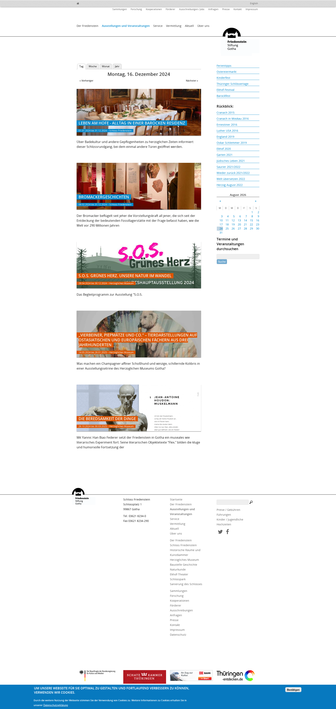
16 (257, 220)
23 (257, 224)
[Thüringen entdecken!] (238, 676)
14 (245, 220)
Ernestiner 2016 (227, 124)
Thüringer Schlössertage (232, 84)
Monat (106, 66)
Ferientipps (224, 65)
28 (245, 228)
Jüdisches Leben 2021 (231, 161)
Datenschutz (178, 634)
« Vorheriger (86, 80)
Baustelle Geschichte (183, 564)
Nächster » (192, 80)
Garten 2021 (225, 155)
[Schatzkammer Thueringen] (144, 677)
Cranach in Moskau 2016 (233, 118)
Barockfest (223, 96)
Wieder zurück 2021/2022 (233, 173)
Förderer (170, 9)
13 (239, 220)
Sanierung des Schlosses (186, 584)
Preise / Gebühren (228, 510)
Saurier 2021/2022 (228, 167)
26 (233, 228)
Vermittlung (173, 26)
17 (221, 224)
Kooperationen (154, 9)
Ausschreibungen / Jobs (191, 9)
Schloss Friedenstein (183, 545)
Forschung (136, 9)
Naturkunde (178, 569)
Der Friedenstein (87, 26)
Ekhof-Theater (179, 574)
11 (227, 220)
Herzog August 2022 (230, 185)
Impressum (252, 9)
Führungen (224, 514)
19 (233, 224)
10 (221, 220)
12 (233, 220)
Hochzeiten (224, 524)
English (254, 3)
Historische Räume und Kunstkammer (185, 552)
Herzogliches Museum (184, 560)
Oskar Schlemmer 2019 (232, 143)
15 (251, 220)
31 (221, 232)
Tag (82, 66)
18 (227, 224)
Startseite (176, 499)
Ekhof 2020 (224, 149)
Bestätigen (293, 689)
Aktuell (189, 26)
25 (227, 228)
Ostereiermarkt (226, 72)
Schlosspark (178, 579)
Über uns (203, 26)
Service (158, 26)
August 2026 (238, 195)
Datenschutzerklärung (55, 705)
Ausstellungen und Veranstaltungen (126, 26)
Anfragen (213, 9)
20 (239, 224)
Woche (93, 66)
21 (245, 224)
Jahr (117, 66)
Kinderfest (223, 78)
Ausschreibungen (181, 610)
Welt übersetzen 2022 (231, 179)
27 (239, 228)
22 (251, 224)
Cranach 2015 (225, 112)
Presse (226, 9)
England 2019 (225, 136)
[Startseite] (86, 3)
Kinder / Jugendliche (230, 519)
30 (257, 228)
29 (251, 228)
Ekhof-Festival (225, 90)
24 (221, 228)
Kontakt (238, 9)
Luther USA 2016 (227, 130)
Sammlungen (119, 9)
